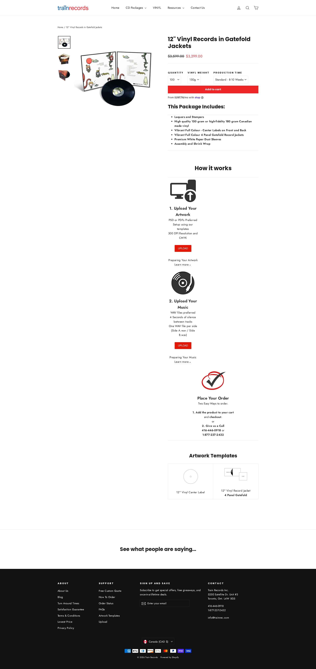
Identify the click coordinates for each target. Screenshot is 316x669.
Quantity (176, 73)
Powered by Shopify (169, 657)
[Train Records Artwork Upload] (183, 251)
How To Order (107, 597)
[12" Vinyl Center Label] (190, 484)
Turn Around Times (68, 603)
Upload (103, 622)
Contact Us (198, 8)
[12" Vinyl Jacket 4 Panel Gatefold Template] (236, 482)
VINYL (157, 8)
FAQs (102, 609)
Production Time (227, 73)
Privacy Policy (66, 628)
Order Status (106, 603)
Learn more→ (183, 265)
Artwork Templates (109, 616)
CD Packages (135, 8)
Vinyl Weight (198, 73)
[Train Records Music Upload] (183, 348)
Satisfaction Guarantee (71, 609)
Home (115, 8)
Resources (175, 8)
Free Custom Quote (110, 591)
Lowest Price (65, 622)
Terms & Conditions (69, 616)
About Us (63, 591)
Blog (60, 597)
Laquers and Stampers (189, 117)
